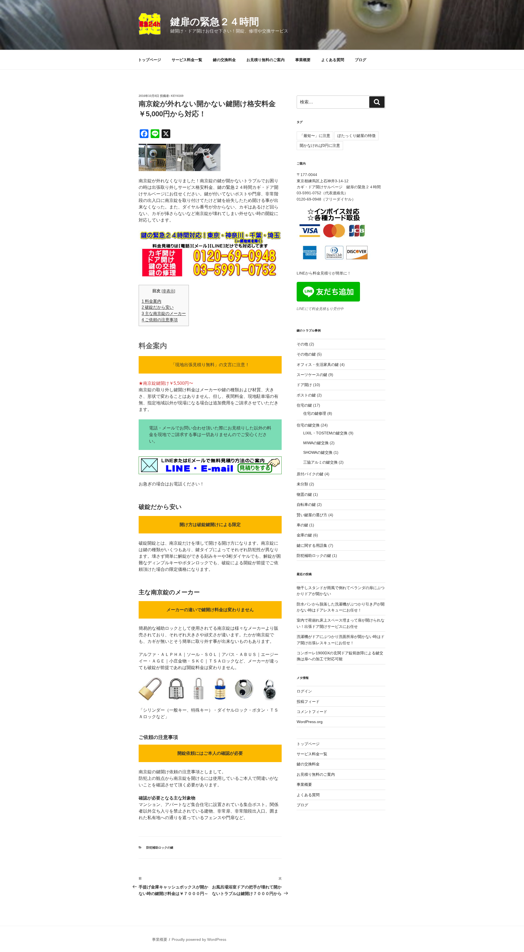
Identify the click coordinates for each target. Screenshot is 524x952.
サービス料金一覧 (187, 60)
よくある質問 (332, 60)
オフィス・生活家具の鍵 (318, 364)
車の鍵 (302, 525)
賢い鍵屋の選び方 (312, 515)
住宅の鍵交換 (308, 425)
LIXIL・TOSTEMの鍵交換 (325, 433)
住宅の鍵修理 (314, 413)
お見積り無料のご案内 (265, 60)
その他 (302, 344)
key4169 (177, 95)
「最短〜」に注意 (315, 135)
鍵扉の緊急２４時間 (214, 21)
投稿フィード (308, 701)
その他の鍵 (306, 354)
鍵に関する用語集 (312, 545)
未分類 (302, 484)
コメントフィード (312, 711)
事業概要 (303, 60)
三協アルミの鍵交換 (320, 462)
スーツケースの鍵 (312, 374)
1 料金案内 (151, 301)
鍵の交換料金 (224, 60)
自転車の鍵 (306, 504)
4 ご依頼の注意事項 (160, 319)
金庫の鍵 (304, 535)
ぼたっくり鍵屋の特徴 (356, 135)
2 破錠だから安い (158, 307)
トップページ (149, 60)
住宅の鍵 (304, 405)
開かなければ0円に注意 (320, 145)
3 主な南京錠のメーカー (164, 313)
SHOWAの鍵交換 (317, 452)
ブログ (360, 60)
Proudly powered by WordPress (199, 939)
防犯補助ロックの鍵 (159, 847)
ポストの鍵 (306, 395)
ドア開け (304, 385)
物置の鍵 (304, 494)
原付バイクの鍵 (310, 474)
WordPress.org (310, 722)
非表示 (168, 291)
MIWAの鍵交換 (316, 443)
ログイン (304, 691)
